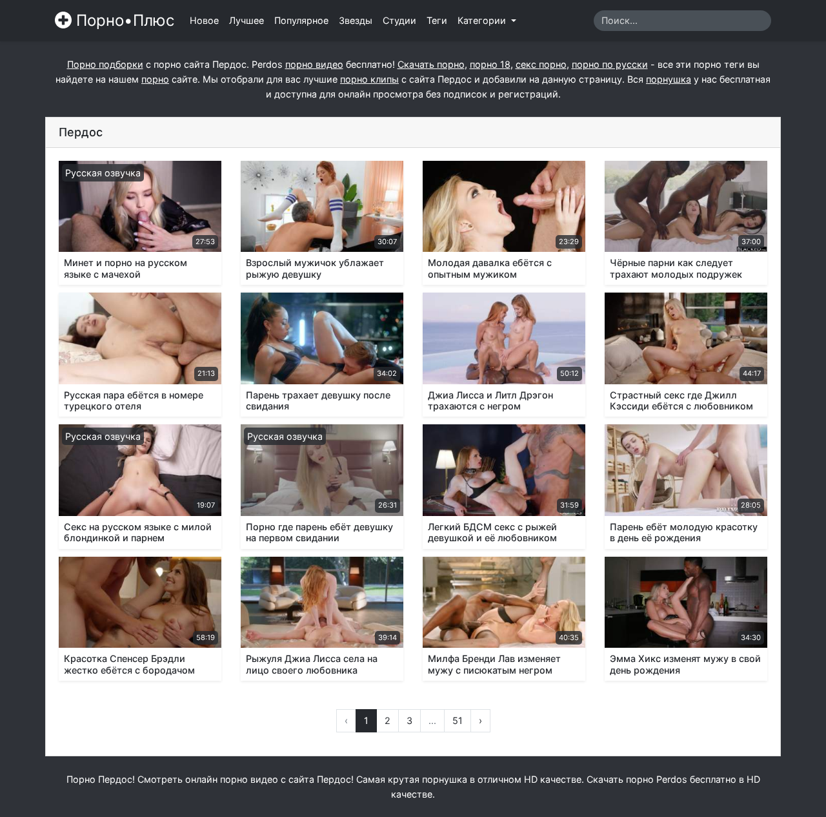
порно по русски (610, 64)
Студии (399, 20)
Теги (437, 20)
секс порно (541, 64)
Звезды (355, 20)
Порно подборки (105, 64)
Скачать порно (431, 64)
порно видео (314, 64)
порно (155, 79)
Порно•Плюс (123, 20)
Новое (204, 20)
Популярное (301, 20)
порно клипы (369, 79)
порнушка (668, 79)
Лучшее (246, 20)
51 (457, 720)
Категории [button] (483, 20)
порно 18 (490, 64)
